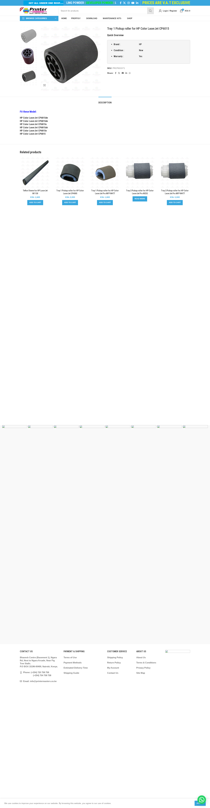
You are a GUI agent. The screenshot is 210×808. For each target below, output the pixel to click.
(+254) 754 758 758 (35, 675)
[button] (35, 202)
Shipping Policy (115, 657)
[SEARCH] (150, 10)
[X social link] (124, 3)
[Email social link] (123, 73)
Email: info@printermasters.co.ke (40, 681)
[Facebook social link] (120, 3)
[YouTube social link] (133, 3)
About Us (141, 657)
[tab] (105, 101)
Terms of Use (70, 657)
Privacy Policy (143, 668)
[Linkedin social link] (137, 3)
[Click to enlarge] (44, 85)
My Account (113, 668)
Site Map (140, 673)
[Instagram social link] (129, 3)
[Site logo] (33, 10)
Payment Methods (73, 662)
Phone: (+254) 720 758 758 (36, 672)
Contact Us (112, 673)
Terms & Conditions (146, 662)
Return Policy (114, 662)
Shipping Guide (71, 673)
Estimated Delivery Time (76, 668)
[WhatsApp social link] (129, 73)
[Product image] (35, 172)
